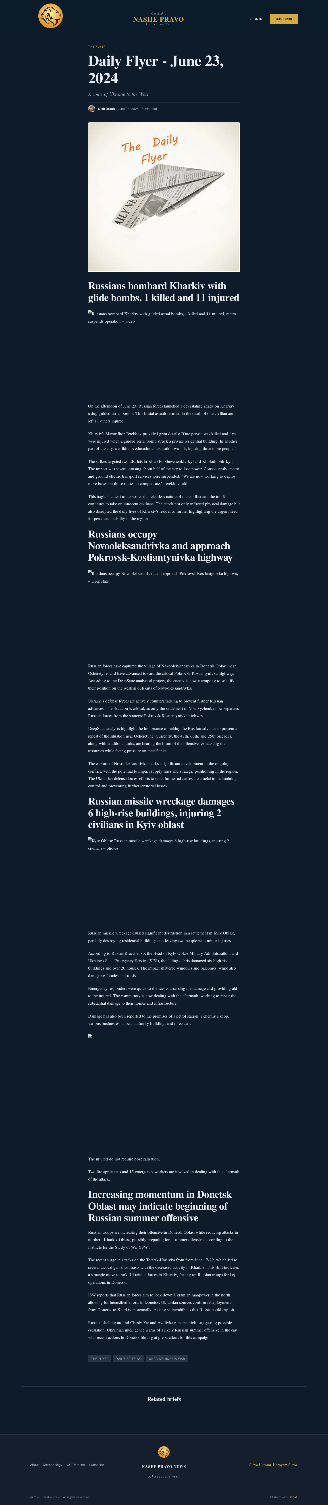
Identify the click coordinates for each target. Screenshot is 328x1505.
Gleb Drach (106, 109)
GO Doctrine (76, 1465)
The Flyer (97, 46)
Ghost (293, 1497)
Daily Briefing (129, 1359)
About (34, 1465)
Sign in (256, 19)
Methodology (52, 1465)
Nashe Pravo (158, 19)
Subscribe (284, 19)
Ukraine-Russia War (167, 1359)
